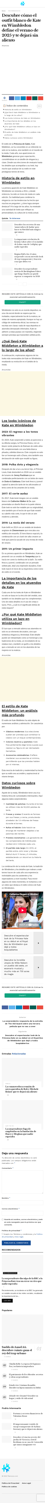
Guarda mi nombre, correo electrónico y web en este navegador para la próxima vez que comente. (23, 1222)
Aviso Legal (26, 1483)
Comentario (8, 1168)
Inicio (4, 11)
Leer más (7, 1300)
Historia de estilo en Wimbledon (18, 110)
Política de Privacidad (10, 1483)
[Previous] (20, 284)
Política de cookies (9, 1487)
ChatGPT (22, 302)
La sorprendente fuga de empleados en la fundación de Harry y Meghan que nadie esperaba (20, 1133)
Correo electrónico (11, 1209)
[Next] (25, 284)
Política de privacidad (12, 1230)
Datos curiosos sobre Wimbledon (18, 138)
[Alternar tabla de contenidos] (38, 106)
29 (7, 1095)
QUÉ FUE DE (9, 1126)
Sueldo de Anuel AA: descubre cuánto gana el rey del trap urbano (17, 1350)
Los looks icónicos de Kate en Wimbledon (22, 118)
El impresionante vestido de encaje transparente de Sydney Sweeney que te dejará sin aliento (27, 1426)
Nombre (6, 1198)
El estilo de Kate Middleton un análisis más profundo (22, 133)
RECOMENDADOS (14, 11)
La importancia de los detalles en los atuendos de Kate (20, 122)
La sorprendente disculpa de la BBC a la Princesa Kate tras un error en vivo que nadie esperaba (22, 1281)
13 (16, 279)
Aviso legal (19, 1237)
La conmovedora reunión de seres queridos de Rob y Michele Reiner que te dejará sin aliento (21, 1089)
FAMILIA (7, 1083)
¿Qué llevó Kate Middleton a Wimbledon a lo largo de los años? (22, 113)
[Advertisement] (22, 69)
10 (16, 235)
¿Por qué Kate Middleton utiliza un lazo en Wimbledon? (22, 128)
